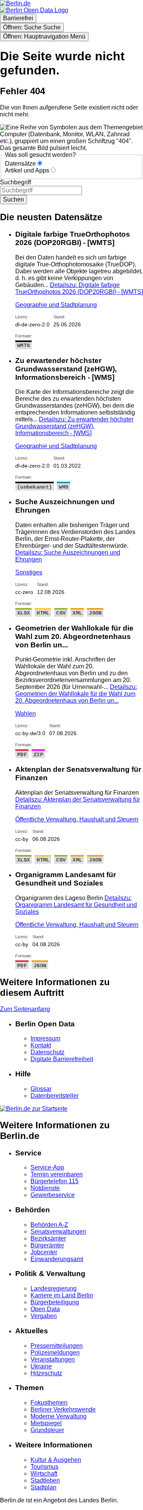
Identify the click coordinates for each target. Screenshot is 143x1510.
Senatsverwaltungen (58, 1231)
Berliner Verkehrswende (63, 1409)
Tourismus (44, 1466)
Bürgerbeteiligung (55, 1302)
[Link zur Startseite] (34, 10)
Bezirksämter (48, 1238)
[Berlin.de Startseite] (33, 1108)
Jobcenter (44, 1252)
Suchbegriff (15, 182)
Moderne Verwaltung (59, 1416)
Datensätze (20, 163)
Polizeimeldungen (55, 1352)
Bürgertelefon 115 (55, 1181)
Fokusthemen (49, 1402)
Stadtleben (45, 1480)
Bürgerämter (47, 1245)
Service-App (47, 1167)
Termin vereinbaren (57, 1174)
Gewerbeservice (53, 1195)
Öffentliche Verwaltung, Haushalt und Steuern (76, 819)
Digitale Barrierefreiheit (62, 1059)
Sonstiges (28, 572)
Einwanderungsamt (57, 1259)
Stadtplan (43, 1487)
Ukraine (41, 1366)
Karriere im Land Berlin (62, 1295)
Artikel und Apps (27, 170)
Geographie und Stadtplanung (56, 305)
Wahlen (25, 713)
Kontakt (41, 1045)
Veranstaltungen (53, 1359)
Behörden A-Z (49, 1224)
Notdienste (45, 1188)
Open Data (45, 1309)
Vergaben (44, 1316)
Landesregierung (54, 1288)
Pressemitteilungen (57, 1345)
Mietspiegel (46, 1423)
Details (79, 288)
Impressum (45, 1038)
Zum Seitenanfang (25, 1009)
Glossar (41, 1089)
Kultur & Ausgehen (56, 1460)
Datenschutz (47, 1052)
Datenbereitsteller (55, 1095)
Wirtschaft (44, 1473)
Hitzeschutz (46, 1373)
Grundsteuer (47, 1430)
